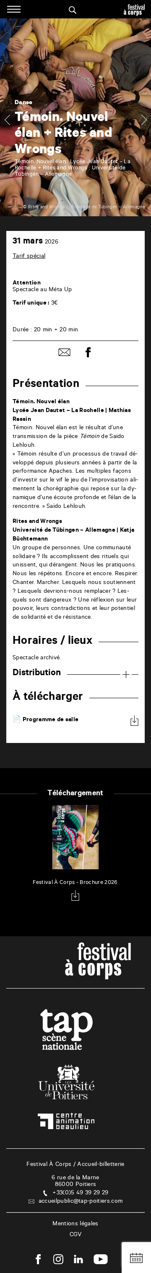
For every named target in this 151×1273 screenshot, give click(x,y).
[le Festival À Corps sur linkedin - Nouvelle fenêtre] (78, 1260)
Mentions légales (75, 1224)
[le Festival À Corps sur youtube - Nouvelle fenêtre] (101, 1260)
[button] (7, 120)
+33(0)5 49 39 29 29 (80, 1193)
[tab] (75, 673)
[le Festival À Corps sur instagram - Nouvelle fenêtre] (58, 1260)
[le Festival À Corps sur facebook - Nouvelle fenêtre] (38, 1260)
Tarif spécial (29, 257)
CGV (76, 1235)
